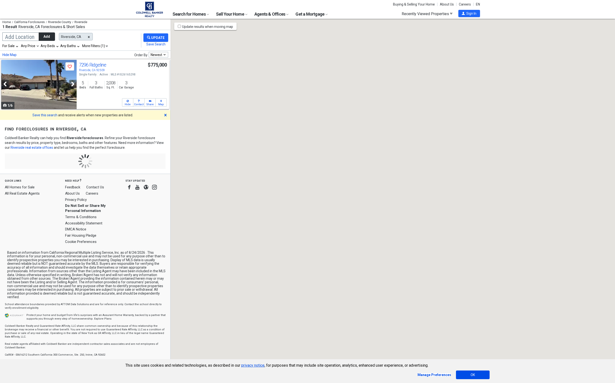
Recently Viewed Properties (426, 14)
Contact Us (95, 187)
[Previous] (5, 84)
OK (473, 375)
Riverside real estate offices (32, 147)
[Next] (73, 84)
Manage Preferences (434, 375)
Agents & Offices (270, 14)
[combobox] (10, 46)
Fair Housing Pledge (80, 235)
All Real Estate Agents (22, 193)
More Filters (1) (93, 46)
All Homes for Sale (20, 187)
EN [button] (478, 4)
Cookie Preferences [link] (81, 242)
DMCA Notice (75, 229)
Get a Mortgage (310, 14)
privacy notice (252, 365)
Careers (465, 4)
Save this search (44, 115)
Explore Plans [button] (102, 318)
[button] (469, 13)
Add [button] (46, 36)
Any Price (28, 46)
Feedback (72, 187)
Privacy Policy (76, 200)
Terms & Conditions (81, 217)
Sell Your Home (230, 14)
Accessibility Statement (83, 223)
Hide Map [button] (9, 55)
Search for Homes (189, 14)
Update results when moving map (207, 27)
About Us (447, 4)
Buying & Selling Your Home (414, 4)
